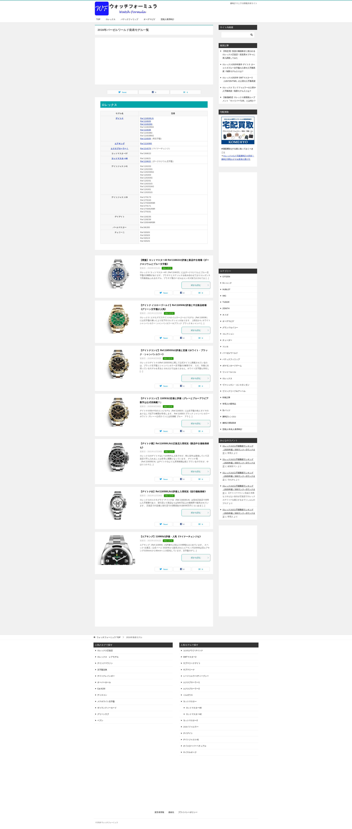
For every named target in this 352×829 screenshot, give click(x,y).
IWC (224, 296)
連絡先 (171, 812)
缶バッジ (226, 410)
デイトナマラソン (105, 663)
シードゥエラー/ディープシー (196, 676)
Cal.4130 (101, 689)
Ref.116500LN (146, 118)
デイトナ (120, 118)
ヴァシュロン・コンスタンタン (235, 385)
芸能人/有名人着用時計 (232, 429)
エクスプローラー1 (191, 682)
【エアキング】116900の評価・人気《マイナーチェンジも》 (171, 536)
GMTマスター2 (189, 657)
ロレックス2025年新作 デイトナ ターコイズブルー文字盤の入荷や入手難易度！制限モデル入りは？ (238, 67)
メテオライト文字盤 (106, 701)
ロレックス (110, 19)
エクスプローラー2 (191, 689)
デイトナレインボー (106, 676)
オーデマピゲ (149, 19)
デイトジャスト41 (191, 739)
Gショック (227, 283)
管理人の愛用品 (229, 404)
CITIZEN (226, 277)
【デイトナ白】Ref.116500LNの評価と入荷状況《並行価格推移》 (173, 491)
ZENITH (225, 308)
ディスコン (102, 695)
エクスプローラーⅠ (120, 148)
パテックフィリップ (129, 19)
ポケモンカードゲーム (232, 366)
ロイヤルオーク (190, 752)
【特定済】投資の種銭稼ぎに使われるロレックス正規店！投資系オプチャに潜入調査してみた (238, 54)
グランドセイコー (230, 327)
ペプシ (100, 720)
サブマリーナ (189, 670)
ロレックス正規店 (105, 650)
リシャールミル (229, 372)
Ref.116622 (145, 161)
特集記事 (226, 397)
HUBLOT (226, 289)
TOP (98, 19)
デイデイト (188, 733)
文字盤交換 (102, 670)
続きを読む (196, 285)
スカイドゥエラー (191, 727)
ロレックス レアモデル (108, 657)
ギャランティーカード (107, 708)
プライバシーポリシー (187, 812)
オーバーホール (104, 682)
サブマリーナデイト (191, 663)
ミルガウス (188, 695)
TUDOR (225, 302)
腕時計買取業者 (229, 423)
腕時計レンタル (229, 416)
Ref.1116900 (146, 143)
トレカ (225, 346)
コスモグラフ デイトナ (193, 650)
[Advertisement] (154, 59)
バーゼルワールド (230, 353)
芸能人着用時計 (167, 19)
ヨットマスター (190, 701)
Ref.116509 (145, 138)
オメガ (225, 315)
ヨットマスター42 (194, 714)
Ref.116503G (146, 124)
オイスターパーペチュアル (194, 746)
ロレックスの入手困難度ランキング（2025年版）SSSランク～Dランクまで (238, 449)
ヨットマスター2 (190, 720)
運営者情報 (159, 812)
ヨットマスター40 (120, 158)
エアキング (120, 143)
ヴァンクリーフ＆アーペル (234, 391)
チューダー (227, 340)
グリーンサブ (103, 714)
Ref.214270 (145, 148)
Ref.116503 (145, 121)
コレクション (228, 334)
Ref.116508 (145, 130)
